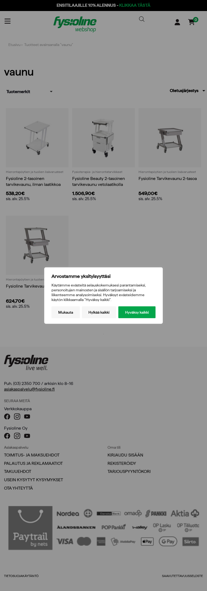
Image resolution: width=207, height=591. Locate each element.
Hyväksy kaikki (137, 312)
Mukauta (65, 312)
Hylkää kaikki (98, 312)
